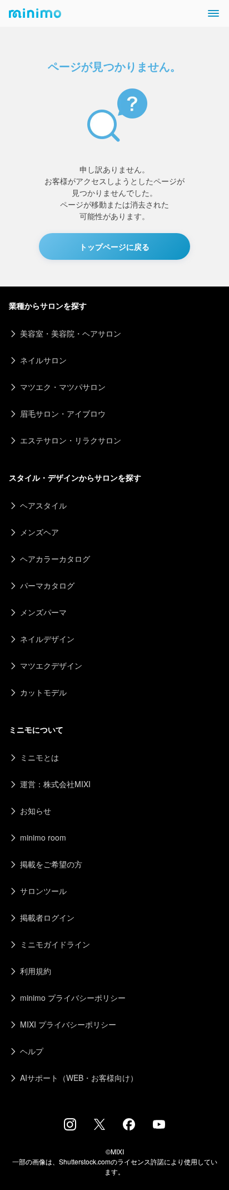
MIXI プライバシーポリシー (68, 1024)
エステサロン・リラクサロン (70, 440)
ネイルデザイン (47, 638)
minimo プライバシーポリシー (73, 997)
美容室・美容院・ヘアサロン (70, 333)
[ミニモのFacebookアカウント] (129, 1127)
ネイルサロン (43, 360)
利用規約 (35, 970)
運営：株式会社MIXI (55, 783)
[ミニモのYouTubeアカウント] (159, 1125)
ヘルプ (31, 1050)
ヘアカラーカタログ (55, 558)
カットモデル (43, 692)
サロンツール (43, 890)
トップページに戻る (114, 246)
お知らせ (35, 810)
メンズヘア (39, 531)
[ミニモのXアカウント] (99, 1126)
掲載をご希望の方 (51, 864)
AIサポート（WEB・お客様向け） (79, 1077)
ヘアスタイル (43, 505)
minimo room (43, 837)
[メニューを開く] (213, 13)
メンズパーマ (43, 612)
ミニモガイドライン (55, 944)
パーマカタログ (47, 585)
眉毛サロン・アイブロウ (63, 413)
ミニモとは (39, 757)
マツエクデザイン (51, 665)
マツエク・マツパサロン (63, 386)
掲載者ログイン (47, 917)
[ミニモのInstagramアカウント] (70, 1127)
